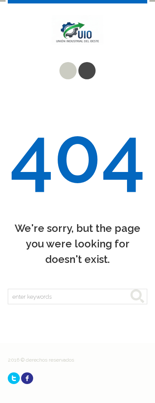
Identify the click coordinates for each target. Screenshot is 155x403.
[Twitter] (14, 378)
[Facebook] (27, 378)
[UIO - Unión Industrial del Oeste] (77, 36)
